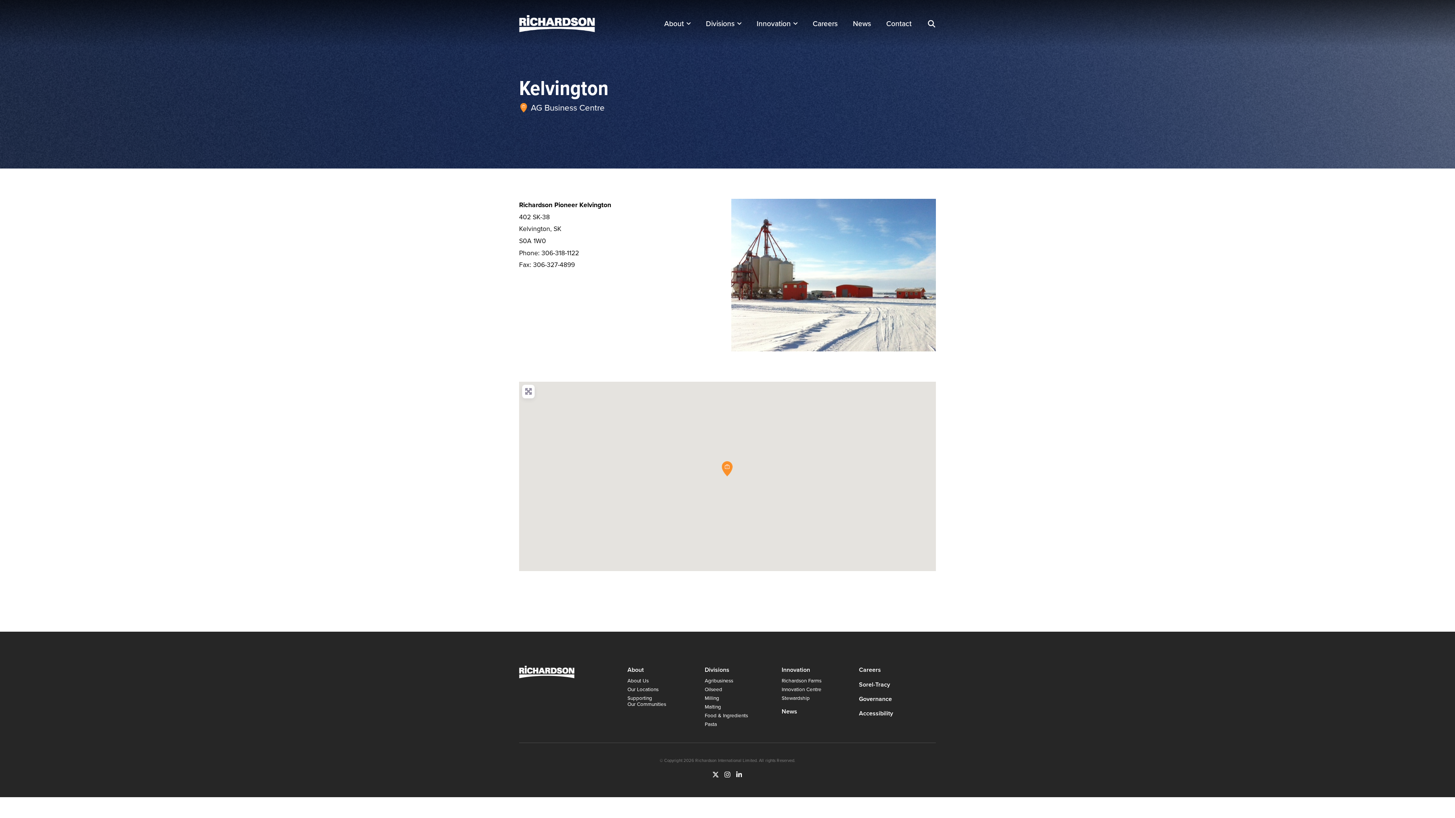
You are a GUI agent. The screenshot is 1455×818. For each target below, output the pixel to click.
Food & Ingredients (726, 715)
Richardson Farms (801, 680)
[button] (931, 23)
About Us (638, 680)
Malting (713, 706)
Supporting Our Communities (646, 700)
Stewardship (796, 697)
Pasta (711, 723)
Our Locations (643, 689)
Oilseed (713, 689)
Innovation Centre (801, 689)
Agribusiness (719, 680)
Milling (712, 697)
